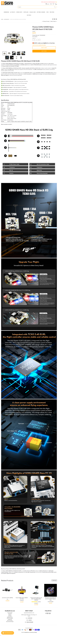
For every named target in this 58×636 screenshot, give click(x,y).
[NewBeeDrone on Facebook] (52, 19)
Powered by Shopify (33, 632)
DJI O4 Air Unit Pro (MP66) (7, 597)
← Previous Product (46, 21)
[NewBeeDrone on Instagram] (54, 19)
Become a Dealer (10, 620)
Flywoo (33, 31)
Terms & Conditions (10, 618)
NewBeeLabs (10, 619)
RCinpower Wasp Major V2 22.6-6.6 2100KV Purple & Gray (50, 599)
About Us (9, 614)
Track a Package (9, 612)
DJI (7, 599)
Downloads (10, 613)
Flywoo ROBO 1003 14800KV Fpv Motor (22, 598)
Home (2, 19)
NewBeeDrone (26, 632)
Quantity (34, 38)
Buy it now (44, 51)
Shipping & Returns (10, 617)
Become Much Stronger (10, 621)
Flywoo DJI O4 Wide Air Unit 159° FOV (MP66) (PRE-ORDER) (36, 599)
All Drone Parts (6, 19)
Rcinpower (50, 601)
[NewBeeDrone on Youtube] (56, 19)
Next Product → (54, 21)
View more (54, 580)
